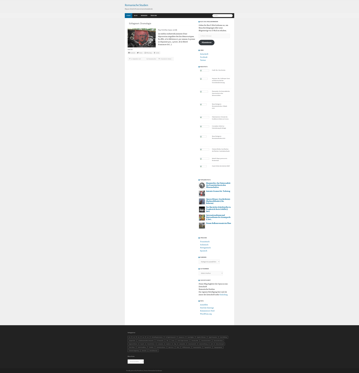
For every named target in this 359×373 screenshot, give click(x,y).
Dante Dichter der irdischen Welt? (221, 166)
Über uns (154, 15)
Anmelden (204, 304)
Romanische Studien (136, 5)
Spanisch (203, 250)
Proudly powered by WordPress (134, 371)
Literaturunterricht (192, 344)
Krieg (175, 344)
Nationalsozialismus (161, 347)
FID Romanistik (160, 340)
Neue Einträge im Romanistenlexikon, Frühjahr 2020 (219, 106)
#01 (129, 337)
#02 (134, 337)
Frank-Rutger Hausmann (182, 340)
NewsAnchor (151, 371)
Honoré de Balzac (151, 344)
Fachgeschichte (132, 340)
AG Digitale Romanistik (171, 337)
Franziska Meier (194, 340)
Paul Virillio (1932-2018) (167, 30)
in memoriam (160, 344)
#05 (148, 337)
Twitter (203, 60)
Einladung (224, 294)
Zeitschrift (204, 54)
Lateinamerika (182, 344)
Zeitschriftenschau (153, 350)
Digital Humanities (213, 337)
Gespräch (142, 344)
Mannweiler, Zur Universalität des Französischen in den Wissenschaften (221, 93)
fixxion (172, 340)
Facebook (203, 57)
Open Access (171, 347)
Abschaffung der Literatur (157, 337)
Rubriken (144, 15)
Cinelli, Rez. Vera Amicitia (218, 70)
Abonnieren (206, 42)
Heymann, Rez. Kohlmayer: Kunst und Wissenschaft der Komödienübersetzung (221, 80)
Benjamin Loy (181, 337)
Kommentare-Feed (207, 311)
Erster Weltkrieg (223, 337)
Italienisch (204, 244)
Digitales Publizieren (201, 337)
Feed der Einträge (207, 308)
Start (128, 15)
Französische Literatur (206, 340)
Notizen (169, 59)
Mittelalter (151, 347)
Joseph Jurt (168, 344)
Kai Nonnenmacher (151, 59)
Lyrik (212, 344)
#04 (143, 337)
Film (167, 340)
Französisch (164, 59)
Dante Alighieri (190, 337)
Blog (135, 15)
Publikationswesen (186, 347)
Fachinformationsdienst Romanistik (146, 340)
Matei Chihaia (132, 347)
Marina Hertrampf (220, 344)
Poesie (178, 347)
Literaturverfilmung (203, 344)
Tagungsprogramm (218, 347)
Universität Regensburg (134, 350)
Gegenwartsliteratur (133, 344)
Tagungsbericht (207, 347)
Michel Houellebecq (142, 347)
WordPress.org (206, 314)
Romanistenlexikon (197, 347)
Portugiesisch (205, 247)
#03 (138, 337)
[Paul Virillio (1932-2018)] (142, 38)
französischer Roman (218, 340)
